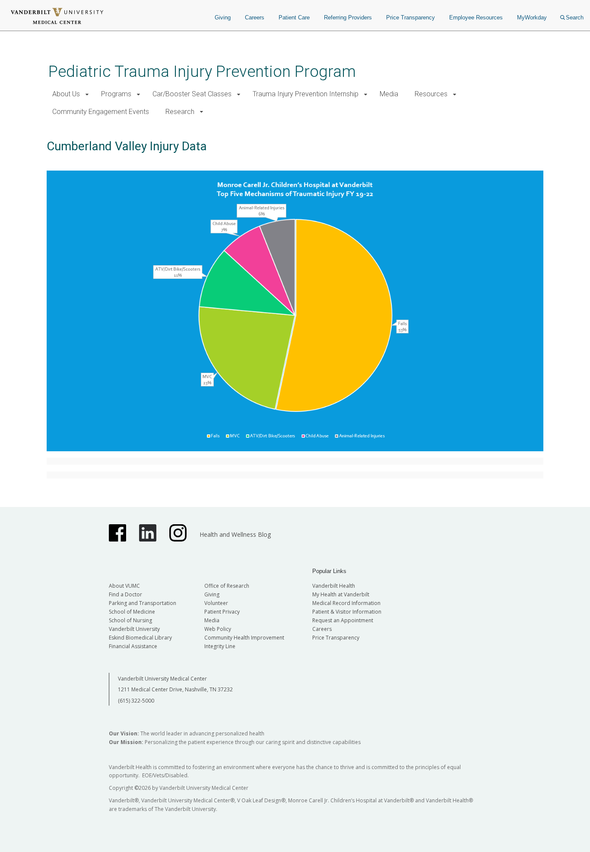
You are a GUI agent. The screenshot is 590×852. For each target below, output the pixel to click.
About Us (66, 94)
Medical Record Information (346, 603)
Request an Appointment (342, 620)
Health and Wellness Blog (235, 534)
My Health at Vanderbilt (340, 594)
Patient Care (294, 17)
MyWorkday (532, 17)
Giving (223, 17)
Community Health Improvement (244, 637)
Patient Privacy (222, 611)
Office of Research (226, 585)
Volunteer (216, 603)
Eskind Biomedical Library (140, 637)
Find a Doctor (125, 594)
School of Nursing (130, 620)
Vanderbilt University (134, 629)
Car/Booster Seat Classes (192, 94)
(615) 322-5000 (136, 700)
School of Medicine (132, 611)
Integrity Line (219, 646)
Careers (254, 17)
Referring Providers (348, 17)
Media (389, 94)
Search (575, 17)
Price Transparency (410, 17)
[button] (87, 94)
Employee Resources (476, 17)
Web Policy (217, 629)
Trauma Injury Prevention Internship (305, 94)
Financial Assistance (133, 646)
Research (179, 112)
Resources (431, 94)
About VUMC (124, 585)
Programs (116, 94)
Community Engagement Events (100, 112)
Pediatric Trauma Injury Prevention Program (202, 71)
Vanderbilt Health (333, 585)
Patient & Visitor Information (346, 611)
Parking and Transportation (142, 603)
